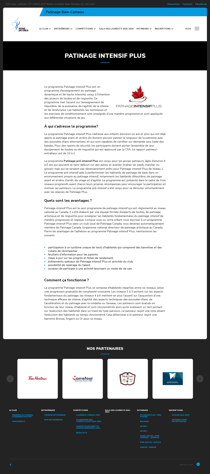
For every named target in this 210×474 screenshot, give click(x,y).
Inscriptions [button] (162, 28)
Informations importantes (179, 420)
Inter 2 (143, 431)
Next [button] (199, 378)
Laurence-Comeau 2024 (88, 415)
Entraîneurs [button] (61, 28)
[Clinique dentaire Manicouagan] (173, 378)
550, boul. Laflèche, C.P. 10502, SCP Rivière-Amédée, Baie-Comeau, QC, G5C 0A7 (50, 4)
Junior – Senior (148, 447)
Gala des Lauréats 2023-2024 (116, 28)
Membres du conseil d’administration (22, 416)
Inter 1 (143, 426)
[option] (37, 379)
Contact (187, 4)
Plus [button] (188, 28)
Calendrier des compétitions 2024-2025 (88, 420)
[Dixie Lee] (128, 378)
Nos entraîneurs (53, 420)
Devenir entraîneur (54, 415)
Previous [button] (10, 378)
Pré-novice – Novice (150, 442)
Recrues (144, 421)
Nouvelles (173, 4)
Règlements (18, 421)
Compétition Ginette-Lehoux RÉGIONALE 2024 (88, 427)
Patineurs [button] (143, 28)
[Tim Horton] (38, 378)
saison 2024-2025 (180, 415)
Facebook (201, 4)
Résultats (81, 433)
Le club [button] (43, 28)
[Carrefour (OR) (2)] (83, 378)
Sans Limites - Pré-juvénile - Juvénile (150, 436)
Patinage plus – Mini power (150, 416)
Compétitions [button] (84, 28)
